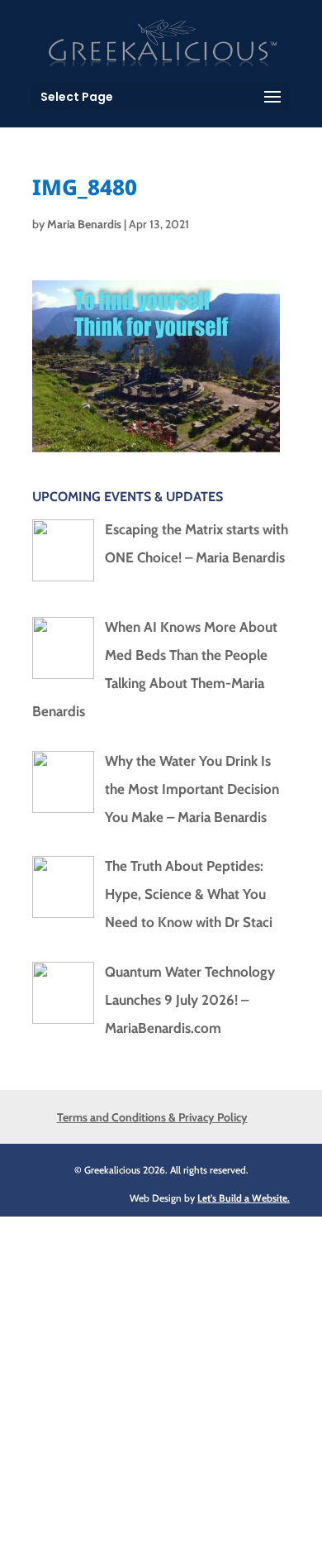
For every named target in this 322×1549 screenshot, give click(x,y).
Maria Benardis (84, 224)
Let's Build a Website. (243, 1198)
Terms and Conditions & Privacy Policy (152, 1117)
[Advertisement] (161, 1378)
